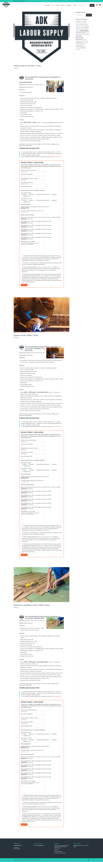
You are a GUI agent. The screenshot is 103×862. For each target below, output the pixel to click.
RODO (76, 1)
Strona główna (47, 5)
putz (82, 41)
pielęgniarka (80, 34)
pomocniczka (80, 37)
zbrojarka (82, 47)
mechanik (86, 27)
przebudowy (84, 39)
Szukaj (92, 5)
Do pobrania (68, 5)
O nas (52, 5)
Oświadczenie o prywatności (60, 853)
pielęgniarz (85, 34)
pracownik (79, 39)
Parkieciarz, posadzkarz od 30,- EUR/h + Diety (32, 605)
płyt (84, 41)
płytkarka (86, 41)
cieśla (78, 21)
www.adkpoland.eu (58, 156)
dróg (85, 21)
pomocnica (79, 36)
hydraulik (82, 24)
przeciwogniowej (78, 41)
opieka (77, 34)
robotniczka (79, 43)
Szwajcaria (16, 68)
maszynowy (81, 27)
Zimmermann (78, 49)
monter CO (78, 29)
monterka (84, 31)
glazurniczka (81, 22)
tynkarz (84, 46)
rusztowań (77, 44)
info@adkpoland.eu (40, 845)
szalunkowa (79, 46)
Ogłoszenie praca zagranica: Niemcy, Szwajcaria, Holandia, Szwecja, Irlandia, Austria (62, 846)
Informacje (63, 5)
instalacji (86, 24)
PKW (88, 34)
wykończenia (78, 47)
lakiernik (77, 27)
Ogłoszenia (57, 5)
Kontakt (75, 5)
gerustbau (77, 22)
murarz (83, 32)
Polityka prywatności (84, 1)
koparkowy (86, 25)
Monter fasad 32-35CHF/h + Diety (27, 66)
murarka (78, 32)
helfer (77, 24)
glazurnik (85, 22)
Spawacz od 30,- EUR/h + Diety (26, 335)
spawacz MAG (81, 44)
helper (79, 24)
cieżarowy (81, 21)
